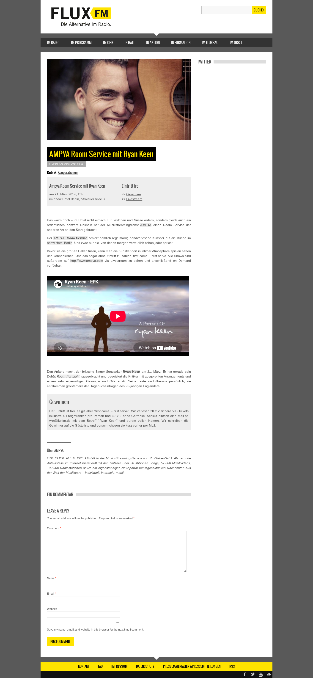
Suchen (259, 10)
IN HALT (130, 42)
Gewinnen (133, 194)
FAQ (100, 666)
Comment (54, 528)
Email (51, 593)
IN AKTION (153, 42)
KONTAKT (83, 666)
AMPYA (145, 225)
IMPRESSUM (119, 666)
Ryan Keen (131, 371)
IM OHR (108, 42)
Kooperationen (68, 172)
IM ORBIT (236, 42)
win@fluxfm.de (60, 420)
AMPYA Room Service (70, 238)
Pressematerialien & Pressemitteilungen (192, 666)
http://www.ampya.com (86, 260)
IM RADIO (53, 42)
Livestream (134, 199)
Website (52, 609)
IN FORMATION (180, 42)
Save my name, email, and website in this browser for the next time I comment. (95, 629)
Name (51, 578)
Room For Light (68, 376)
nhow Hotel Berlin (59, 243)
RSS (232, 666)
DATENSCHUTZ (145, 666)
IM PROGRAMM (81, 42)
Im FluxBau (210, 42)
